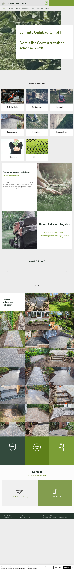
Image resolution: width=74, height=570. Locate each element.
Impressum (46, 515)
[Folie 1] (35, 285)
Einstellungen (58, 567)
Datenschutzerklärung (32, 568)
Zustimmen (66, 567)
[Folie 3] (38, 285)
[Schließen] (72, 567)
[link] (12, 107)
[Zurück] (8, 271)
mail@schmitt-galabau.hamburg (54, 237)
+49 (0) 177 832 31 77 (59, 232)
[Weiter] (66, 271)
